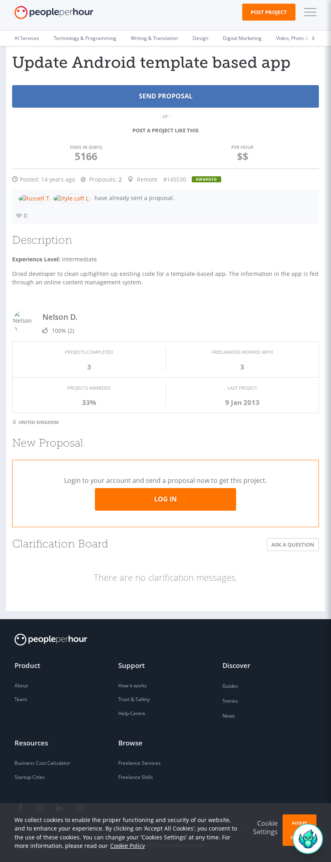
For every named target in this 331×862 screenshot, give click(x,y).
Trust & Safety (134, 699)
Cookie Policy (127, 845)
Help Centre (131, 713)
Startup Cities (30, 777)
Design (200, 38)
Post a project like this (165, 130)
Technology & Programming (85, 38)
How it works (132, 685)
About (21, 685)
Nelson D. (60, 317)
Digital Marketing (242, 38)
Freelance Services (139, 763)
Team (21, 699)
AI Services (27, 38)
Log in (165, 499)
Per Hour (242, 147)
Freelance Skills (135, 777)
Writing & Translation (154, 38)
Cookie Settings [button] (265, 827)
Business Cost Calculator (42, 763)
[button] (308, 12)
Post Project (269, 12)
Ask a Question (292, 544)
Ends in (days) (86, 147)
